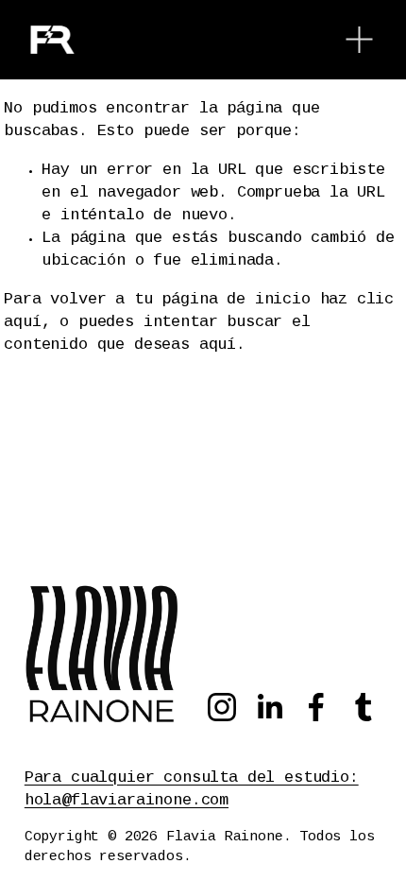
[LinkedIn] (269, 707)
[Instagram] (222, 707)
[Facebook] (316, 707)
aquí (217, 345)
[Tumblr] (363, 707)
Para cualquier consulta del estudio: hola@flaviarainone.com (192, 789)
